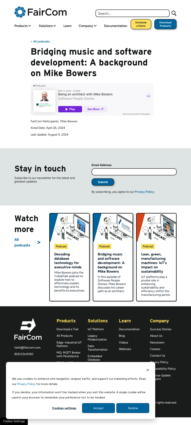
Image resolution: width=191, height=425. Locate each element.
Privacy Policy (26, 384)
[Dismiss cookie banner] (147, 370)
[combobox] (133, 13)
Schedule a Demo (141, 24)
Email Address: (102, 165)
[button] (21, 26)
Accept (98, 408)
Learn (67, 26)
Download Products (165, 24)
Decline (133, 408)
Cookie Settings (14, 421)
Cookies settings (64, 408)
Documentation (115, 26)
